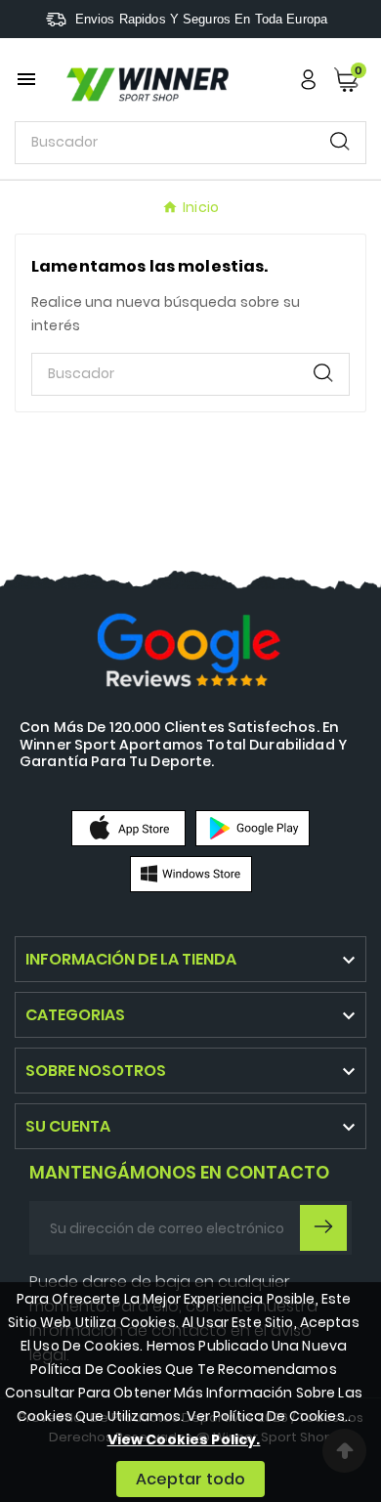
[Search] (340, 141)
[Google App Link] (252, 827)
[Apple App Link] (128, 827)
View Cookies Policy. (184, 1439)
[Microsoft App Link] (191, 872)
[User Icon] (308, 79)
